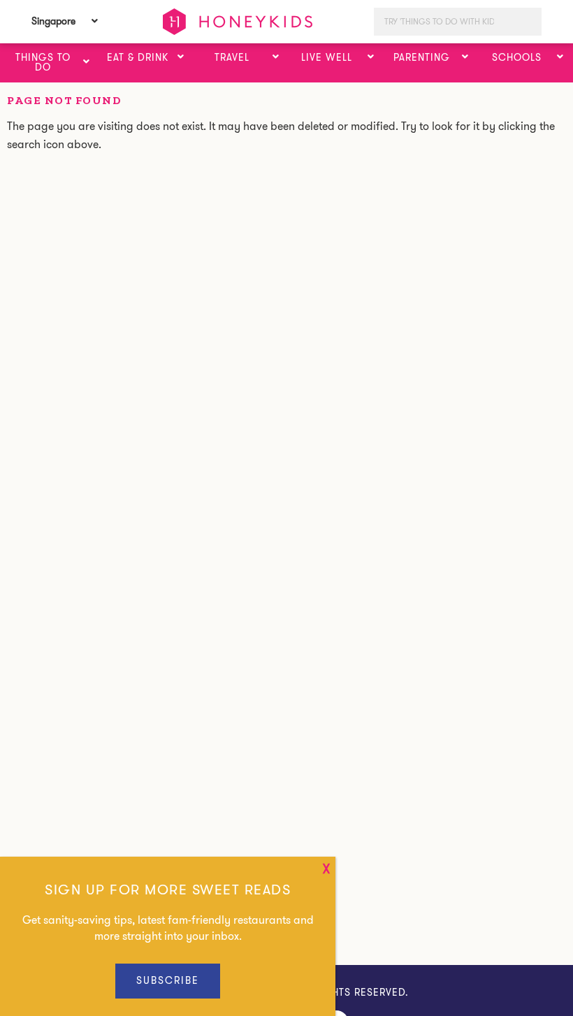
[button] (87, 62)
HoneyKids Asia (237, 21)
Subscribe (167, 980)
